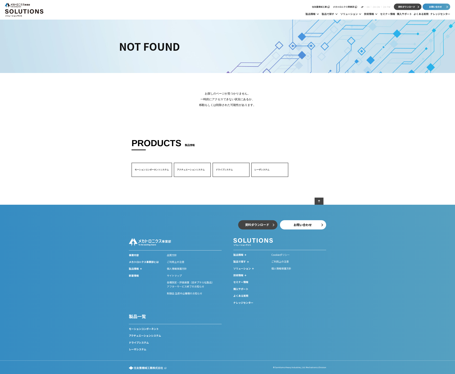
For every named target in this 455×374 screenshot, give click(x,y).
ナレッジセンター (440, 14)
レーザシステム (137, 349)
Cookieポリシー (280, 255)
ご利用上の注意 (175, 262)
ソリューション (349, 14)
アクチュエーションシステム (145, 335)
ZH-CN (376, 7)
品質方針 (172, 255)
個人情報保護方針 (177, 268)
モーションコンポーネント (144, 329)
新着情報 (134, 275)
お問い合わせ (435, 6)
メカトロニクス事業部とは (144, 262)
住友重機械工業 (319, 6)
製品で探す (328, 14)
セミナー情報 (387, 14)
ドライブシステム (139, 342)
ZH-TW (386, 7)
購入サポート (404, 14)
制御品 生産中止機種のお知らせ (184, 293)
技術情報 (369, 14)
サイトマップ (174, 275)
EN (368, 7)
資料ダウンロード (406, 6)
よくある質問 (421, 14)
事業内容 (134, 255)
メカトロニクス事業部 (343, 6)
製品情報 (310, 14)
